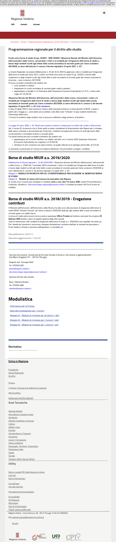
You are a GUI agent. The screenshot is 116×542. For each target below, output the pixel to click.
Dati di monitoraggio (17, 506)
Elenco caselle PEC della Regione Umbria (26, 472)
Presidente (13, 370)
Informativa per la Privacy (22, 306)
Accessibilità (14, 497)
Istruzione (15, 42)
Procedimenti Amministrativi (21, 492)
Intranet (36, 24)
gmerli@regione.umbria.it (19, 269)
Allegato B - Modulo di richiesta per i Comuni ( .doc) (34, 320)
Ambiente (12, 417)
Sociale (11, 456)
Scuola (23, 42)
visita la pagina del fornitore (94, 3)
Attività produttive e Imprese (21, 421)
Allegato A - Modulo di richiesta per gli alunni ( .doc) (34, 315)
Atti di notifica (14, 393)
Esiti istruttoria (43, 106)
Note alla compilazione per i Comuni (27, 310)
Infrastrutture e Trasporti (19, 433)
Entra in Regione (18, 361)
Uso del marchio (15, 487)
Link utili (12, 475)
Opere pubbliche (15, 443)
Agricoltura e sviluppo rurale (20, 414)
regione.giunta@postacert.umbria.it (28, 517)
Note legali (13, 503)
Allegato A (12, 173)
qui (100, 222)
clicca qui (37, 3)
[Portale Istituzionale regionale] (17, 536)
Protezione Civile (15, 449)
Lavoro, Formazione (17, 440)
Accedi (15, 523)
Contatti (24, 24)
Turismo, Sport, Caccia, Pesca (21, 459)
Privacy (11, 383)
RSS (12, 24)
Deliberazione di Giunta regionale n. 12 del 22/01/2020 (30, 162)
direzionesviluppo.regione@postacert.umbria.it (47, 184)
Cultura (11, 424)
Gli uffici (11, 376)
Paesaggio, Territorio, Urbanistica (23, 446)
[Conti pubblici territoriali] (73, 536)
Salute (11, 452)
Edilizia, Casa (14, 427)
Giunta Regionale (16, 373)
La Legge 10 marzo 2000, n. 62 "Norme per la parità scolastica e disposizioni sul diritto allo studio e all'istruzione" (54, 126)
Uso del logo (13, 483)
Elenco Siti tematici (16, 478)
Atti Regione (13, 500)
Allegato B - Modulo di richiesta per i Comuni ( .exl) (34, 324)
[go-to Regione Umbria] (22, 11)
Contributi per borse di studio (82, 42)
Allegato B (12, 179)
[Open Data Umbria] (39, 536)
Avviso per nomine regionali (20, 398)
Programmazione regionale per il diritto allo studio (48, 42)
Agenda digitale (15, 411)
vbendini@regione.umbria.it (20, 288)
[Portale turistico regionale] (56, 536)
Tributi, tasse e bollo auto (19, 509)
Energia (11, 430)
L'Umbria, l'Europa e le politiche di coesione (27, 388)
